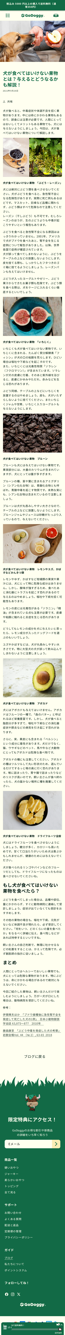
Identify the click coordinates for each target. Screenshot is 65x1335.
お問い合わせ (13, 1213)
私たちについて (14, 1264)
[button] (7, 15)
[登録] (56, 1144)
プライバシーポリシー (19, 1237)
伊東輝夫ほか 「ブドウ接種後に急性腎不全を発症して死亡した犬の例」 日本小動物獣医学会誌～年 (32, 1019)
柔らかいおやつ (14, 1180)
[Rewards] (7, 1327)
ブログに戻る (35, 1056)
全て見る (10, 1192)
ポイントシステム (16, 1270)
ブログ (9, 1258)
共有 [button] (10, 101)
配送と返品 (12, 1225)
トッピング (12, 1186)
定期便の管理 (13, 1231)
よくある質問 (13, 1219)
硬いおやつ (12, 1167)
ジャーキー (12, 1174)
